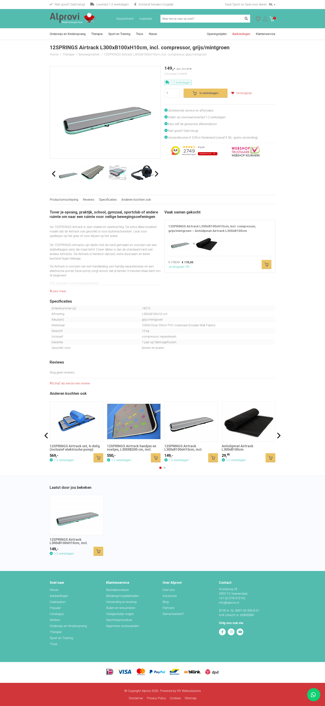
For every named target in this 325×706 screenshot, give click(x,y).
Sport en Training (61, 638)
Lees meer (59, 291)
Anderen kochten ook (136, 199)
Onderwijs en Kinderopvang (68, 626)
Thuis (53, 644)
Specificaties (108, 199)
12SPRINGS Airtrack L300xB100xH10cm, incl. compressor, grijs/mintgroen (72, 542)
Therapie (56, 632)
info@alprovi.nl (229, 602)
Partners (168, 608)
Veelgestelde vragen (120, 614)
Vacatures (169, 596)
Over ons (168, 590)
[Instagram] (231, 632)
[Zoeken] (246, 19)
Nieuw (54, 590)
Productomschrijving (64, 199)
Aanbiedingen (59, 596)
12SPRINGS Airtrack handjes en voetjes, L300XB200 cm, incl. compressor (131, 449)
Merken (55, 620)
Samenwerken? (173, 614)
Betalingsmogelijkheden (122, 596)
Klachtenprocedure (119, 620)
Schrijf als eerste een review (71, 383)
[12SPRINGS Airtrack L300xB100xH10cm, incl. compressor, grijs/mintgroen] (105, 68)
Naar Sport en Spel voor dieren (246, 4)
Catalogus (57, 614)
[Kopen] (266, 264)
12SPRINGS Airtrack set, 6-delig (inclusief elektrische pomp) (75, 447)
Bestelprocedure (117, 590)
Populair (55, 608)
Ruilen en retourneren (120, 608)
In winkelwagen (209, 93)
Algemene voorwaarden (122, 626)
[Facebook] (222, 632)
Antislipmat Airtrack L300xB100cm (237, 447)
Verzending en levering (121, 602)
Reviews (88, 199)
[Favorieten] (258, 20)
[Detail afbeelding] (92, 172)
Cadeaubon (57, 602)
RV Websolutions (189, 691)
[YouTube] (240, 632)
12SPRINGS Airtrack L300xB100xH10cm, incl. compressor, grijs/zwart (183, 449)
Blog (165, 602)
